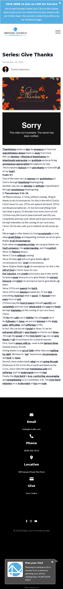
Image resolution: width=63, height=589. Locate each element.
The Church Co (31, 587)
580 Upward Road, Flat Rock (31, 472)
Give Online (31, 493)
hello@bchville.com (31, 429)
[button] (58, 31)
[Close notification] (52, 562)
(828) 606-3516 (31, 450)
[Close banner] (59, 3)
